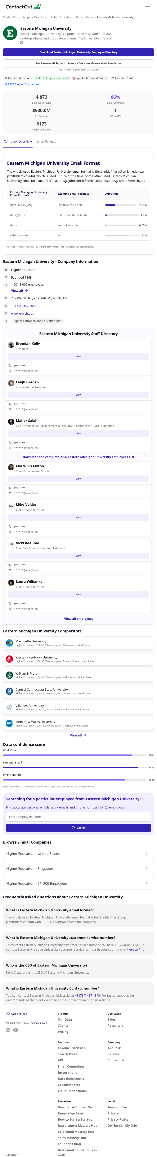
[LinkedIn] (21, 42)
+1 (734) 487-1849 (23, 306)
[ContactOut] (24, 6)
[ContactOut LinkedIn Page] (8, 1090)
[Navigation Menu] (147, 6)
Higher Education (61, 17)
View (78, 356)
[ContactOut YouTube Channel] (15, 1090)
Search (81, 828)
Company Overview (18, 141)
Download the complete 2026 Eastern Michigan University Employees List (78, 457)
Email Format (46, 141)
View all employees (78, 619)
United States (84, 17)
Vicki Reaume (27, 543)
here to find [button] (135, 949)
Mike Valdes (26, 504)
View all (76, 735)
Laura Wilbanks (29, 581)
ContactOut (10, 17)
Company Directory (33, 17)
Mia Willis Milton (30, 466)
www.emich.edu (22, 313)
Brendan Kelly (28, 343)
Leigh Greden (27, 382)
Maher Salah (27, 420)
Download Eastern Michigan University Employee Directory (78, 52)
